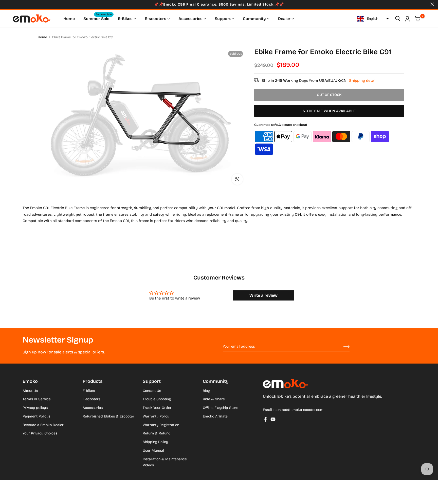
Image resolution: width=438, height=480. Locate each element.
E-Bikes (125, 18)
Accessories (190, 18)
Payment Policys (36, 416)
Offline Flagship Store (220, 408)
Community (254, 18)
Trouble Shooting (157, 399)
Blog (206, 391)
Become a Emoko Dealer (43, 425)
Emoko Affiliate (215, 416)
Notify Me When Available (329, 111)
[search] (397, 19)
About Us (30, 391)
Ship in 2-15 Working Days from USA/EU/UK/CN (319, 80)
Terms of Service (37, 399)
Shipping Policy (155, 442)
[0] (418, 19)
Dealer (284, 18)
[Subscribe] (341, 346)
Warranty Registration (161, 425)
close (6, 4)
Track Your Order (157, 408)
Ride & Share (214, 399)
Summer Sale (97, 18)
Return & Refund (157, 433)
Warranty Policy (156, 416)
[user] (407, 19)
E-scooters (155, 18)
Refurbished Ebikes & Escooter (108, 416)
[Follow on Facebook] (265, 419)
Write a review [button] (263, 295)
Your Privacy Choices (40, 433)
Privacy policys (35, 408)
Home (69, 18)
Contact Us (152, 391)
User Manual (153, 450)
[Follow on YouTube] (273, 419)
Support (223, 18)
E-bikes (89, 391)
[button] (372, 19)
